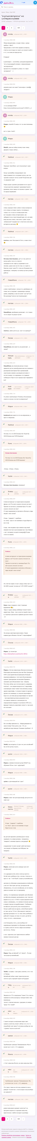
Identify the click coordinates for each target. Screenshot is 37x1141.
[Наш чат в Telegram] (35, 2)
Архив (3, 12)
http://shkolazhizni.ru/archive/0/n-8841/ (16, 654)
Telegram (28, 1137)
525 (19, 28)
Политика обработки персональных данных (13, 1135)
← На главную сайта (23, 2)
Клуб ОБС (12, 12)
